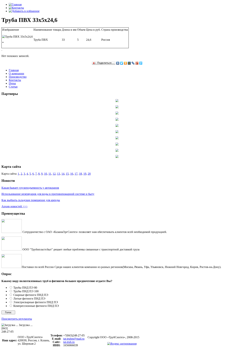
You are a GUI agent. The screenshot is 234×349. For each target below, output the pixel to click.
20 (89, 159)
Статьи (13, 86)
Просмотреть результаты (16, 318)
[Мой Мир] (129, 63)
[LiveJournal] (133, 63)
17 (76, 159)
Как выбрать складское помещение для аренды (30, 200)
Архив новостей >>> (14, 206)
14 (62, 159)
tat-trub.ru (69, 342)
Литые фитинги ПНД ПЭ (29, 298)
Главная (14, 70)
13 (58, 159)
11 (49, 159)
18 (80, 159)
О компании (16, 73)
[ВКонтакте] (118, 63)
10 (45, 159)
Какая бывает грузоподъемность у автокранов (30, 187)
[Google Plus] (137, 63)
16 (71, 159)
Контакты (15, 80)
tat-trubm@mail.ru (73, 338)
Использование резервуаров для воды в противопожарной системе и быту (47, 193)
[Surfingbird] (141, 63)
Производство (18, 76)
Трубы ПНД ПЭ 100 (26, 291)
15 (67, 159)
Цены (12, 83)
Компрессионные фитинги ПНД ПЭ (36, 305)
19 (84, 159)
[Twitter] (122, 63)
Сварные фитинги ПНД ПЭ (30, 294)
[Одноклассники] (125, 63)
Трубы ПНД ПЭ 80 (25, 287)
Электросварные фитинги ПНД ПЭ (35, 302)
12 (54, 159)
